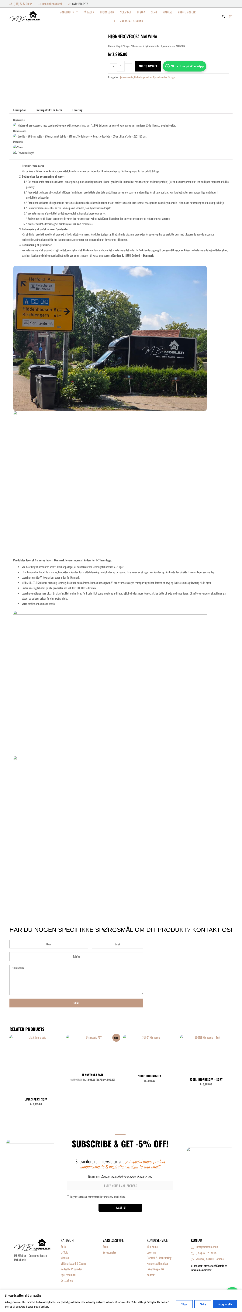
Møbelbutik (67, 12)
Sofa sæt (125, 12)
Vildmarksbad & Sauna (128, 21)
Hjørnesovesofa (152, 46)
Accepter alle (225, 1304)
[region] (121, 1300)
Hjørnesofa (107, 12)
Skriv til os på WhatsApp (187, 66)
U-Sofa (141, 12)
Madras (167, 12)
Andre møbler (187, 12)
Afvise (203, 1304)
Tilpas (184, 1304)
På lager (89, 12)
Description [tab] (19, 110)
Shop (118, 46)
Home (111, 46)
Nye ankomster (160, 77)
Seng (154, 12)
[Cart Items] (231, 16)
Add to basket (148, 66)
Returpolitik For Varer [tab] (49, 110)
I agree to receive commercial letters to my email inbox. (98, 1197)
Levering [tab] (77, 110)
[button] (223, 16)
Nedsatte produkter (143, 77)
